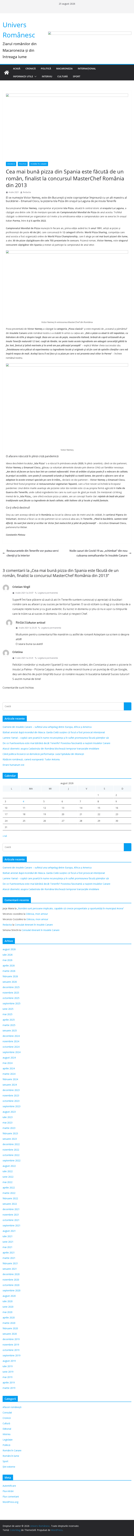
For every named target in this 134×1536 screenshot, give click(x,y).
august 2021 (9, 1230)
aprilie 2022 (9, 1187)
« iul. (5, 835)
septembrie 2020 (11, 1290)
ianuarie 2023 (10, 1138)
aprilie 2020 (9, 1317)
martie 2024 (9, 1073)
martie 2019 (9, 1387)
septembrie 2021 (11, 1225)
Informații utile (23, 76)
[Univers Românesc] (6, 72)
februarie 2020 (10, 1328)
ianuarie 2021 (10, 1268)
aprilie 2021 (9, 1252)
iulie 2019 (8, 1366)
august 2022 (9, 1165)
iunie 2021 (8, 1241)
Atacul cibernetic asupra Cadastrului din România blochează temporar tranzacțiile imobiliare (51, 748)
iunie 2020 (8, 1306)
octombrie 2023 (11, 1100)
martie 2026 (9, 970)
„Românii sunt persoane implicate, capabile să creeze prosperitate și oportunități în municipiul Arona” (70, 908)
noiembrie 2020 (11, 1279)
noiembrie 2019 (11, 1344)
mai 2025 (7, 1014)
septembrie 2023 (11, 1106)
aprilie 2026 (9, 965)
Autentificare (9, 1485)
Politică (46, 68)
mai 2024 (7, 1063)
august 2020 (9, 1295)
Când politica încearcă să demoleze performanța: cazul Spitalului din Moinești (43, 754)
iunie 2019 (8, 1371)
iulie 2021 (8, 1236)
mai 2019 (7, 1377)
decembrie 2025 (11, 987)
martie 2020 (9, 1322)
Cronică (30, 68)
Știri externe (9, 1466)
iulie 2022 (8, 1171)
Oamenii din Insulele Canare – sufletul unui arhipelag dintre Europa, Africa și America (47, 726)
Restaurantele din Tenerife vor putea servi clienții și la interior (33, 553)
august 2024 (9, 1057)
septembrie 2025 (11, 1003)
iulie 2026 (8, 954)
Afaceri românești (12, 1407)
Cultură (62, 76)
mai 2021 (7, 1247)
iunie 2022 (8, 1176)
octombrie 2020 (11, 1285)
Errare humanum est (13, 764)
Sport (76, 76)
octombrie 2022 (11, 1155)
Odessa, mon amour (37, 913)
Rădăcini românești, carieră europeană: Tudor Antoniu (31, 759)
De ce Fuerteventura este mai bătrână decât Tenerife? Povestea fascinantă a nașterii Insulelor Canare (56, 743)
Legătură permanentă (48, 592)
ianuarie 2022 (10, 1203)
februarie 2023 (10, 1133)
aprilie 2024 (9, 1068)
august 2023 (9, 1111)
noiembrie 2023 (11, 1095)
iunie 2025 (8, 1008)
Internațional (87, 68)
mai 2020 (7, 1312)
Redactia (27, 192)
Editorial (7, 1428)
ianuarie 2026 (10, 981)
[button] (35, 76)
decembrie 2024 (11, 1035)
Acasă (16, 68)
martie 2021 (9, 1257)
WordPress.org (10, 1502)
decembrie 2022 (11, 1144)
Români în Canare (39, 164)
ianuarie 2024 (10, 1084)
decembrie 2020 (11, 1274)
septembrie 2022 (11, 1160)
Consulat (7, 1412)
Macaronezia (64, 68)
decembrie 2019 (11, 1339)
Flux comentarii (11, 1496)
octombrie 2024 (11, 1046)
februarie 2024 (10, 1079)
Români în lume (11, 1455)
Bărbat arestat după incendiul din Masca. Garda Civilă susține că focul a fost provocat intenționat (54, 732)
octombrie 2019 (11, 1350)
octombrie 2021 (11, 1220)
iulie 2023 (8, 1117)
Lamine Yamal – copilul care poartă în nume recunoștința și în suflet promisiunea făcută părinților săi (56, 737)
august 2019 (9, 1360)
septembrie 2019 (11, 1355)
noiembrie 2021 (11, 1214)
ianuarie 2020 (10, 1333)
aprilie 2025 (9, 1019)
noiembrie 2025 (11, 992)
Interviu (47, 76)
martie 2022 (9, 1193)
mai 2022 (7, 1182)
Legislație (8, 1439)
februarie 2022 (10, 1198)
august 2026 (9, 949)
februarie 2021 (10, 1263)
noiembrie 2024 (11, 1041)
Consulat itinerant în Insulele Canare (34, 924)
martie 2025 (9, 1025)
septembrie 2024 (11, 1052)
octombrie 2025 (11, 998)
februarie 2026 (10, 976)
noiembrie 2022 (11, 1149)
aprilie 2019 (9, 1382)
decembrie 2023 (11, 1090)
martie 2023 (9, 1128)
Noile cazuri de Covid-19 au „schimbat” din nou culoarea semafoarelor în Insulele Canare (98, 553)
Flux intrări (8, 1491)
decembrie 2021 (11, 1209)
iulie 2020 (8, 1301)
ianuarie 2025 (10, 1030)
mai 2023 (7, 1122)
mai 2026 (7, 960)
